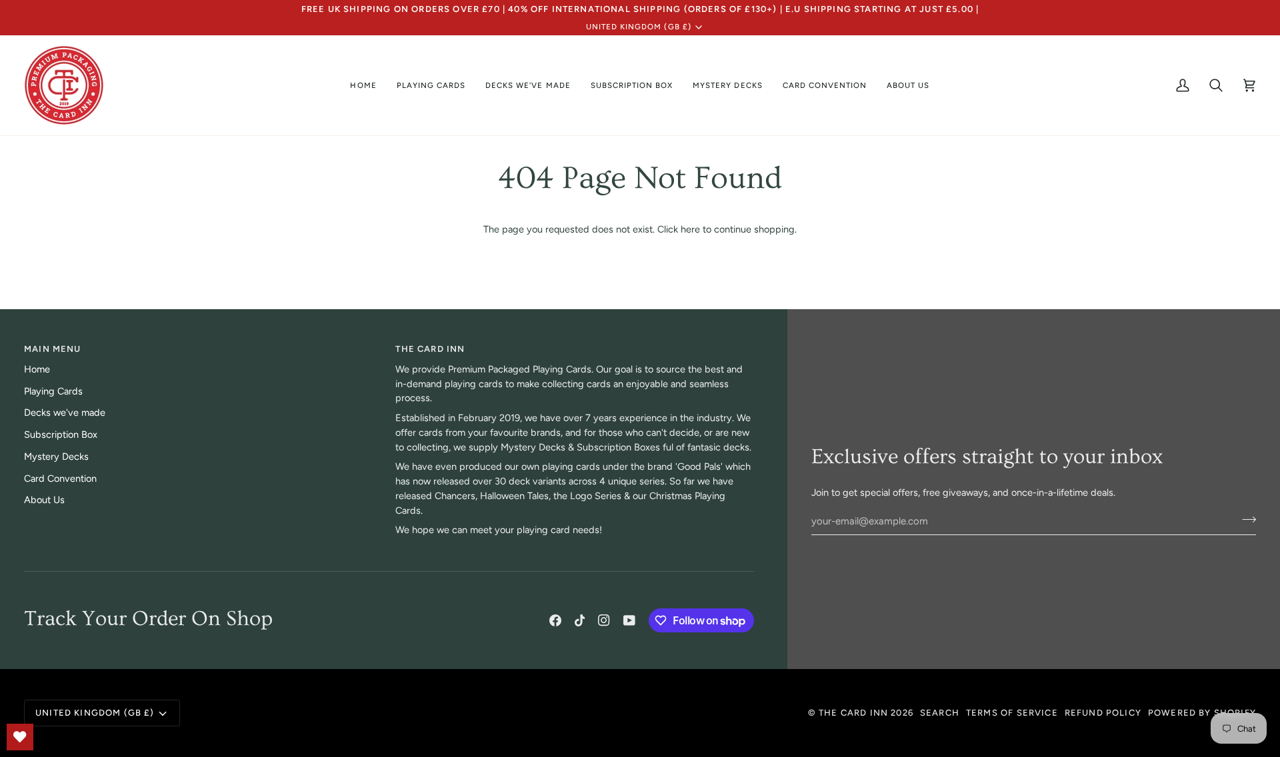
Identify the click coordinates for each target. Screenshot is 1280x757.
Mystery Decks (56, 456)
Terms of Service (1012, 713)
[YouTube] (629, 620)
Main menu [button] (52, 349)
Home (37, 369)
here (690, 229)
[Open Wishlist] (20, 737)
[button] (431, 85)
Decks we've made (64, 412)
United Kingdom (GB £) (638, 26)
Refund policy (1103, 713)
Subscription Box (60, 434)
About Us (44, 500)
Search (939, 713)
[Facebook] (555, 620)
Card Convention (60, 478)
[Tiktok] (580, 620)
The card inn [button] (430, 349)
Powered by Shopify (1202, 713)
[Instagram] (604, 620)
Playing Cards (53, 391)
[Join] (1245, 519)
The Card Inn (853, 713)
